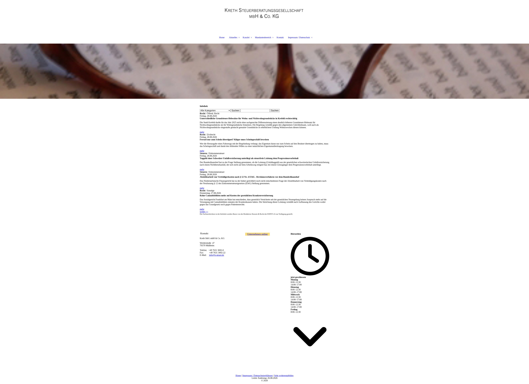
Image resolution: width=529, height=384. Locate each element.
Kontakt (280, 37)
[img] (264, 14)
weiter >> (204, 211)
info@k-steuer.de (216, 255)
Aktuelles (233, 37)
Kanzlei (246, 37)
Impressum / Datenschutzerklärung (257, 375)
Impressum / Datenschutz (299, 37)
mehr (202, 132)
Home (222, 37)
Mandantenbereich (263, 37)
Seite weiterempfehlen (283, 375)
